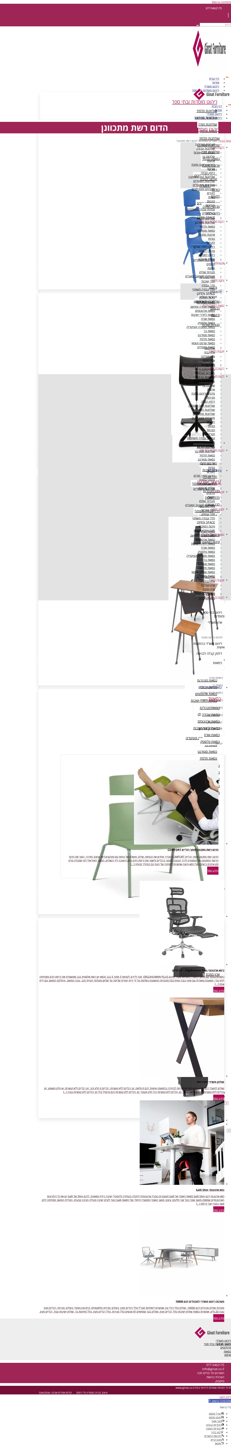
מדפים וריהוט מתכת (203, 165)
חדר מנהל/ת (207, 277)
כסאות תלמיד (207, 226)
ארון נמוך (209, 348)
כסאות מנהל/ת (206, 303)
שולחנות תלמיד (206, 218)
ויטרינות (210, 205)
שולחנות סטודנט (205, 222)
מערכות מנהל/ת (205, 144)
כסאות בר (209, 331)
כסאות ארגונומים (205, 311)
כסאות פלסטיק (206, 323)
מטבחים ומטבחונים (203, 189)
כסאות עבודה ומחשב (202, 307)
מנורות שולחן (207, 272)
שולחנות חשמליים (204, 181)
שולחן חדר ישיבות (204, 152)
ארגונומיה (219, 263)
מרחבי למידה (207, 251)
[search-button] (197, 25)
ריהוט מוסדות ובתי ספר (208, 118)
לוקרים (211, 193)
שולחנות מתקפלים (204, 185)
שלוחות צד (208, 156)
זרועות (211, 268)
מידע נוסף (212, 870)
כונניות (211, 201)
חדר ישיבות (208, 281)
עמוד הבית (225, 141)
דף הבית (214, 79)
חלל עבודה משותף (203, 289)
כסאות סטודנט (206, 231)
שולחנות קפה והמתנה (201, 177)
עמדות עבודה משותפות (201, 209)
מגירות (211, 169)
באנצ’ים (210, 213)
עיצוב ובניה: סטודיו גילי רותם (92, 1392)
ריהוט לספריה (207, 255)
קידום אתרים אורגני (61, 1392)
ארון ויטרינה (208, 356)
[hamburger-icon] (227, 77)
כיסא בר (210, 365)
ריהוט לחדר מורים (204, 247)
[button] (220, 1401)
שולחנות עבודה (205, 148)
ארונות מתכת (207, 235)
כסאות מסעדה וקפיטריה (201, 327)
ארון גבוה (209, 352)
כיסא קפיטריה (207, 369)
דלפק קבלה (208, 173)
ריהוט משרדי (211, 86)
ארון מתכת (209, 360)
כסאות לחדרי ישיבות (203, 315)
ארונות (211, 161)
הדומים (210, 264)
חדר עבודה (208, 285)
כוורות (211, 197)
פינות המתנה (207, 297)
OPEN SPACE (206, 293)
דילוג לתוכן (225, 1397)
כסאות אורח (208, 319)
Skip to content (221, 2)
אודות (215, 83)
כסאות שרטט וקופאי (203, 343)
